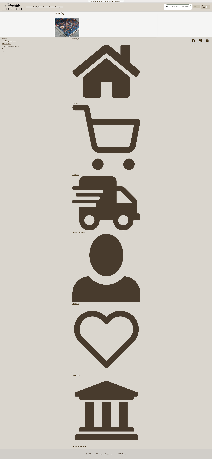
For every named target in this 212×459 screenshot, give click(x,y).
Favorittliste (76, 375)
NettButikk (36, 7)
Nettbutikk (75, 175)
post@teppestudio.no (9, 41)
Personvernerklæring (79, 446)
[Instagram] (200, 40)
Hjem (28, 7)
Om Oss (75, 103)
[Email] (207, 40)
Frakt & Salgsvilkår (78, 232)
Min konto (75, 304)
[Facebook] (193, 40)
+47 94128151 (6, 44)
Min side (196, 7)
